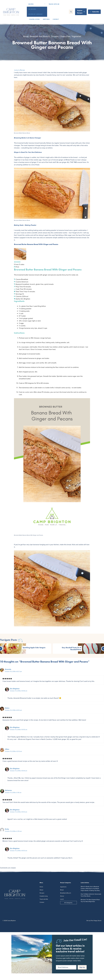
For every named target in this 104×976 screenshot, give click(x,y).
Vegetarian (76, 36)
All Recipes (32, 9)
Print (17, 267)
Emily (7, 829)
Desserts (54, 36)
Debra (7, 708)
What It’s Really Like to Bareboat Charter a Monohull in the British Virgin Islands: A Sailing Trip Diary (90, 888)
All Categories (68, 903)
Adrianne (8, 790)
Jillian (7, 749)
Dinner (62, 896)
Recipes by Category (35, 14)
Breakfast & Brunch (65, 893)
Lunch (62, 899)
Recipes (30, 4)
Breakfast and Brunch (40, 36)
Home (41, 887)
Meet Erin (46, 19)
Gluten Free (65, 36)
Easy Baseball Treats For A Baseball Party (71, 648)
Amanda (8, 669)
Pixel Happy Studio (96, 920)
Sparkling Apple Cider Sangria (34, 648)
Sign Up (82, 967)
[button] (45, 4)
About (41, 890)
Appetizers (63, 887)
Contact (56, 19)
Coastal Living (34, 19)
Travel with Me (54, 4)
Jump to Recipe (19, 70)
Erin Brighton (15, 688)
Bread (25, 36)
